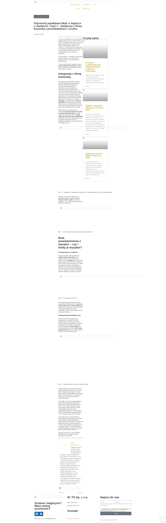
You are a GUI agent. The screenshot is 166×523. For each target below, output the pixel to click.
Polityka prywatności (73, 518)
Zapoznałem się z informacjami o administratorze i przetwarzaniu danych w (114, 510)
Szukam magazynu (75, 4)
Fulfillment (87, 4)
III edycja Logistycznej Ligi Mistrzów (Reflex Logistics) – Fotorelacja (93, 67)
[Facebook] (41, 514)
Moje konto (86, 8)
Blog (78, 8)
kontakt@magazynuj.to (73, 514)
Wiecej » (88, 86)
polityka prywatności (119, 511)
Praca (94, 4)
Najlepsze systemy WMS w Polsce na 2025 (94, 156)
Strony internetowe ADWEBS (108, 520)
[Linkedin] (60, 488)
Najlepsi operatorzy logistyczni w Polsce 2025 (95, 108)
